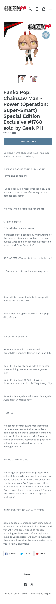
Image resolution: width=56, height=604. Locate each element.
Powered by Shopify (41, 594)
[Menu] (50, 8)
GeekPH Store (20, 594)
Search (28, 574)
